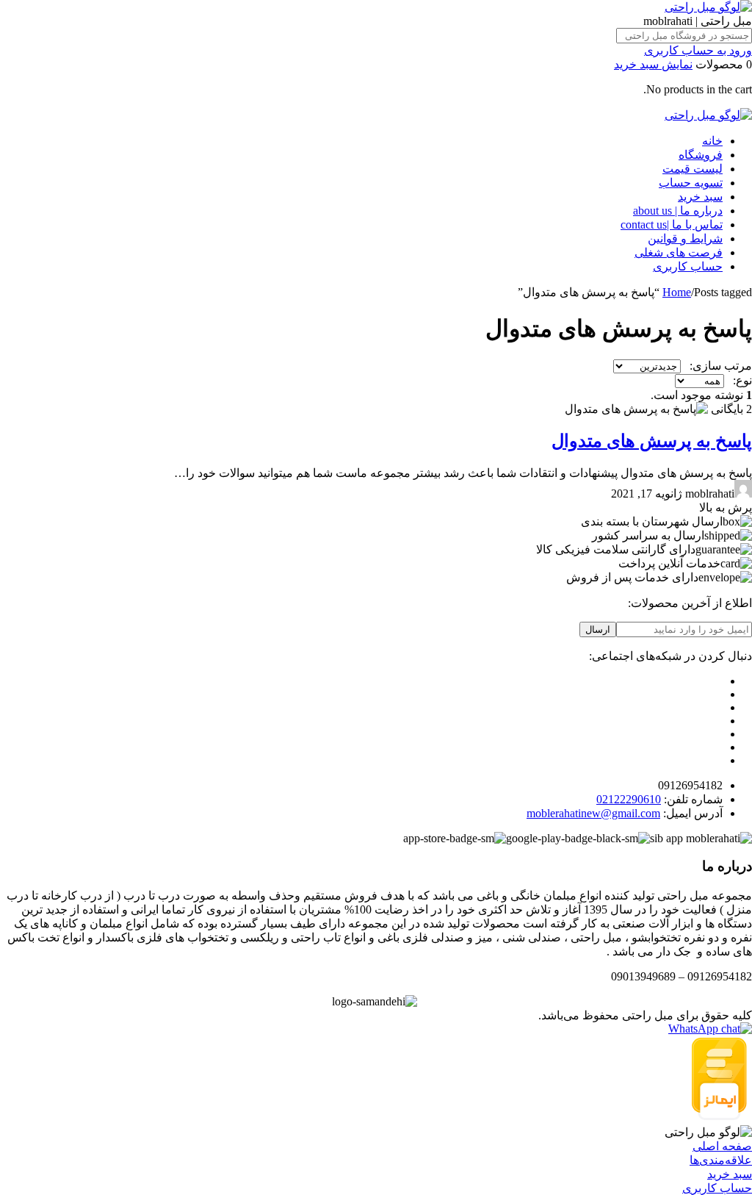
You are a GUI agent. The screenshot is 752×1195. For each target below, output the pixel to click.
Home (676, 292)
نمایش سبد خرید (653, 64)
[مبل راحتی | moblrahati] (708, 7)
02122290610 (628, 799)
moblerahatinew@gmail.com (593, 813)
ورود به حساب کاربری (698, 50)
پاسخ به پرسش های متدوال (652, 441)
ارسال (597, 629)
